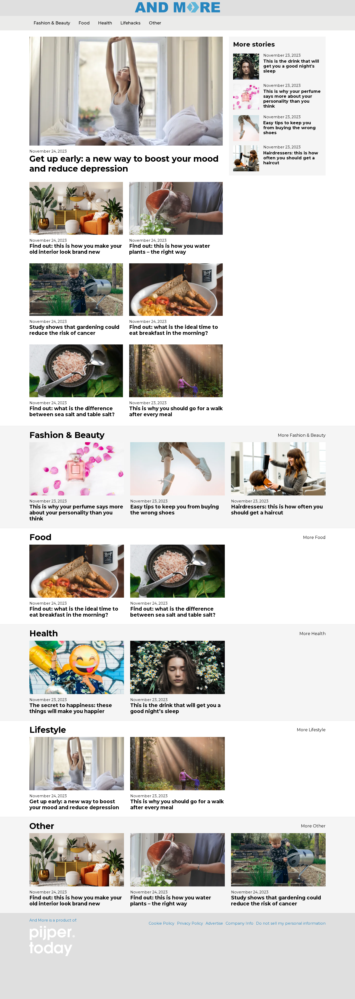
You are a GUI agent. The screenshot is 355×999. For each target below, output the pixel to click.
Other (155, 23)
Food (84, 23)
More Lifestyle (311, 729)
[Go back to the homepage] (177, 11)
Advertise (214, 923)
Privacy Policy (190, 923)
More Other (313, 826)
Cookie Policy (161, 923)
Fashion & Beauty (52, 23)
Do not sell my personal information (291, 923)
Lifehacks (130, 23)
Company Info (239, 923)
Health (105, 23)
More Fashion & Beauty (302, 435)
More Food (314, 537)
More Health (312, 633)
